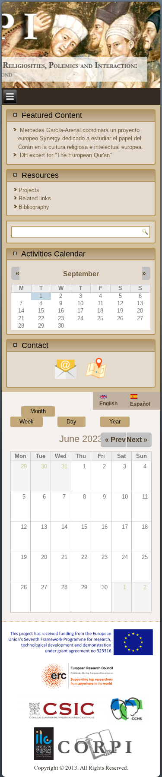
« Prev (115, 439)
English (108, 404)
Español (140, 404)
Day (71, 421)
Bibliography (34, 207)
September (81, 274)
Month (42, 411)
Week (26, 421)
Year (115, 421)
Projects (29, 190)
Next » (137, 439)
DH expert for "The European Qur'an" (66, 155)
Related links (35, 198)
